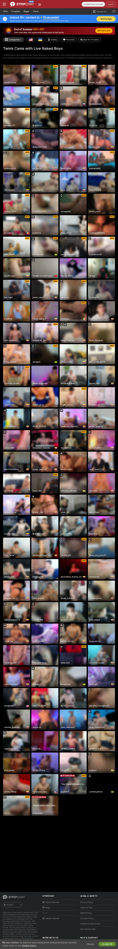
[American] (31, 39)
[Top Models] (39, 4)
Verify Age (106, 19)
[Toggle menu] (4, 4)
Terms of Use (86, 908)
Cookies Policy (87, 918)
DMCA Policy (86, 913)
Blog (47, 908)
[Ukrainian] (40, 39)
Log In (110, 4)
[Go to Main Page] (22, 4)
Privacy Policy (86, 902)
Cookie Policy (29, 945)
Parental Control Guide (90, 924)
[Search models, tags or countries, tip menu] (113, 11)
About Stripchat (52, 902)
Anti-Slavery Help (88, 929)
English (10, 905)
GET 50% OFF (103, 31)
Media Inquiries (52, 918)
